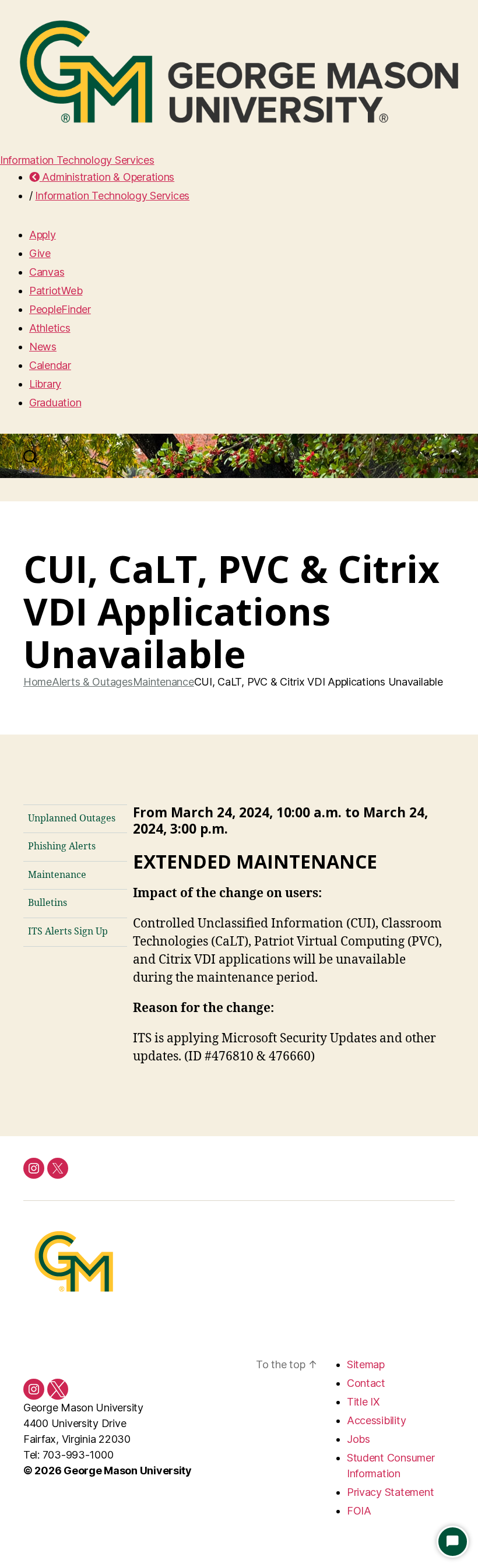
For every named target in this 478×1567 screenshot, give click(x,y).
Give (40, 253)
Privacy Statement (390, 1492)
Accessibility (376, 1420)
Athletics (50, 328)
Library (45, 384)
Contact (366, 1383)
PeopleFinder (60, 309)
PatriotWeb (55, 290)
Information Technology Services (77, 160)
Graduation (55, 402)
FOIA (359, 1511)
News (43, 346)
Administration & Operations (107, 177)
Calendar (50, 365)
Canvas (46, 272)
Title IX (363, 1402)
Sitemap (366, 1364)
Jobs (358, 1439)
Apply (42, 235)
